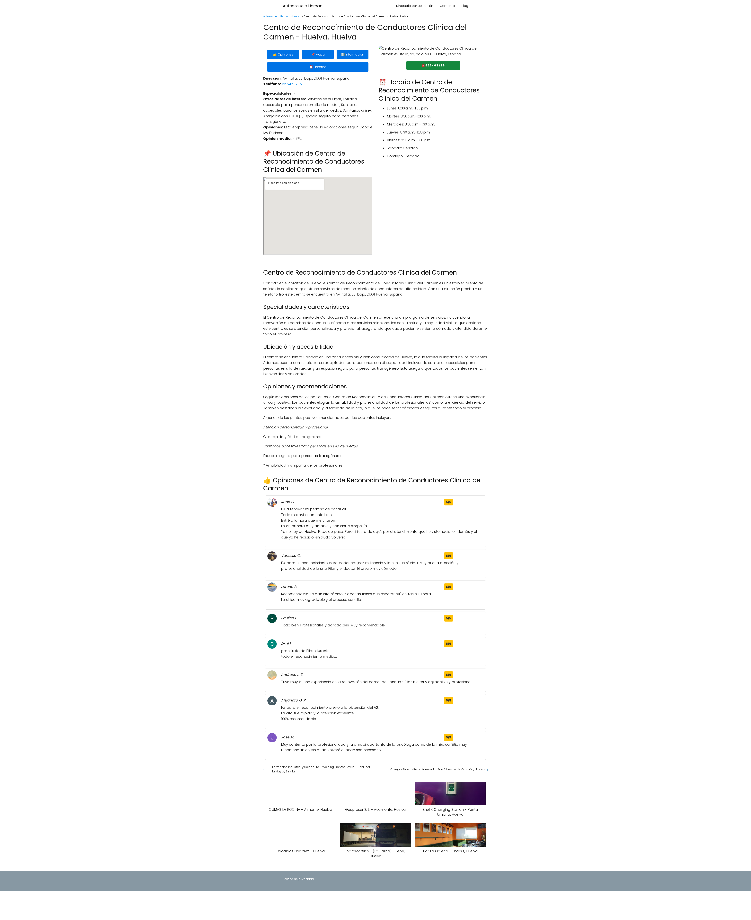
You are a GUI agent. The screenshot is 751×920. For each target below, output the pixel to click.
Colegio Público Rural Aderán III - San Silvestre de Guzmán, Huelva (437, 769)
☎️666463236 (433, 65)
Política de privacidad (298, 879)
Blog (465, 6)
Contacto (447, 6)
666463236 (292, 84)
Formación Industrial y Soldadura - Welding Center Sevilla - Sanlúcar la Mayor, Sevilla (321, 769)
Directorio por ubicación (414, 6)
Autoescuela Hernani (303, 6)
